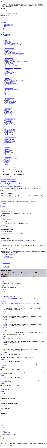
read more (2, 359)
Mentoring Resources (9, 74)
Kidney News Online (9, 98)
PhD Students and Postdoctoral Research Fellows (14, 80)
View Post (5, 311)
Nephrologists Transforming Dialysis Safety (13, 66)
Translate (4, 427)
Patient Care (7, 109)
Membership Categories (10, 133)
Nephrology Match (9, 88)
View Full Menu (6, 267)
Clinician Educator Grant (10, 119)
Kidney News (8, 97)
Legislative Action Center (10, 105)
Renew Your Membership (10, 129)
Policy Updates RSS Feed (10, 113)
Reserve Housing (6, 263)
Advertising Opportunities (10, 102)
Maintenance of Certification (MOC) (12, 59)
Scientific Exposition (7, 266)
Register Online (3, 203)
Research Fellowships (9, 120)
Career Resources (8, 150)
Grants (4, 115)
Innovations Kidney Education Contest (13, 68)
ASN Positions (8, 157)
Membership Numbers (9, 134)
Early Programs (6, 256)
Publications (5, 90)
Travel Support (8, 121)
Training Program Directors (10, 72)
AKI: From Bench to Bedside (11, 45)
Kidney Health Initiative (7, 25)
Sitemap (4, 428)
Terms (4, 430)
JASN (6, 92)
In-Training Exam (8, 85)
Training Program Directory (10, 83)
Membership (5, 125)
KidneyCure (7, 117)
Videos (6, 162)
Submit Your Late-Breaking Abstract (7, 254)
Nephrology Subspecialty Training (12, 84)
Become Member (9, 128)
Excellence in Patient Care (8, 24)
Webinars (7, 50)
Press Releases (8, 155)
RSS (4, 431)
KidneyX (5, 26)
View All (2, 293)
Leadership (7, 147)
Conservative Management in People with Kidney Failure (16, 61)
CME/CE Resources (9, 58)
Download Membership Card (11, 141)
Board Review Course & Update (11, 43)
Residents (7, 78)
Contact (1, 425)
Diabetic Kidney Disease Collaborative (12, 65)
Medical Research (8, 108)
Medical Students (8, 79)
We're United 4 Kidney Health (11, 158)
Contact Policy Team (9, 114)
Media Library (8, 160)
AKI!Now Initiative (9, 63)
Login (4, 32)
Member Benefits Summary (10, 130)
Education (5, 40)
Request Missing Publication (10, 101)
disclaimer (43, 443)
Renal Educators (8, 73)
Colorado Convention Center (25, 240)
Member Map (8, 135)
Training (4, 70)
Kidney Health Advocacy (10, 107)
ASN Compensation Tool (10, 140)
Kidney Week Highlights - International (13, 44)
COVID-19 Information (10, 64)
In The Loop (7, 99)
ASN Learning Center (9, 48)
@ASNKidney (3, 22)
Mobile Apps (7, 163)
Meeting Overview (6, 260)
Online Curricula (8, 51)
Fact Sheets (7, 110)
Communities (5, 29)
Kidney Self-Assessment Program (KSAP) (13, 54)
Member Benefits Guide (10, 131)
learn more (2, 8)
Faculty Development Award (11, 122)
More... (4, 143)
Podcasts (7, 161)
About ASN (7, 145)
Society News (8, 153)
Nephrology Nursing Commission (11, 89)
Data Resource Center (9, 103)
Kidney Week (8, 42)
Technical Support (6, 432)
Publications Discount (9, 139)
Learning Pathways (6, 258)
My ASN (4, 30)
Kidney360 (7, 94)
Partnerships (7, 149)
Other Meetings (8, 69)
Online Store (7, 151)
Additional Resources (9, 112)
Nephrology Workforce (9, 86)
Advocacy (5, 104)
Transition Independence (10, 118)
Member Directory (9, 142)
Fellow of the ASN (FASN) (10, 137)
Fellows (6, 76)
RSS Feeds (7, 164)
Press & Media (8, 154)
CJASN (6, 93)
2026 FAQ (5, 265)
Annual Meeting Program (8, 257)
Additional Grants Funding (11, 124)
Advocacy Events (8, 111)
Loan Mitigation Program (10, 81)
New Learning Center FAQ (10, 49)
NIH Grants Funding (10, 123)
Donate (4, 28)
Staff (6, 148)
